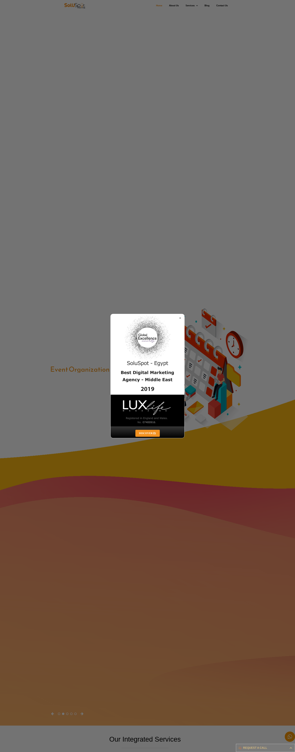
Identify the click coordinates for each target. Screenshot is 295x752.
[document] (147, 376)
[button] (180, 318)
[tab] (265, 748)
